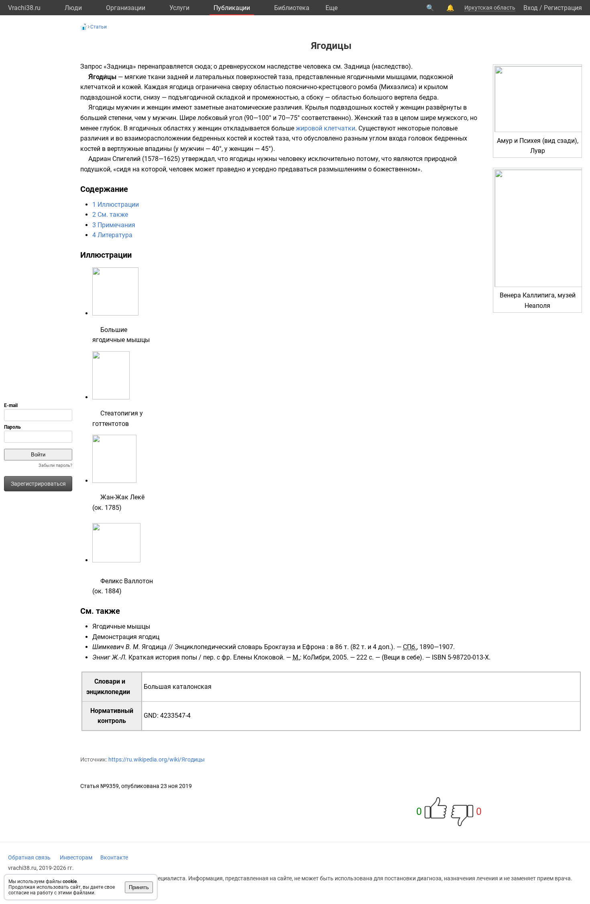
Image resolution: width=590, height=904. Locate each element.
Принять (139, 887)
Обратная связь (29, 857)
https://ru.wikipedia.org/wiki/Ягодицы (156, 759)
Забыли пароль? (55, 465)
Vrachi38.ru (24, 8)
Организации (125, 8)
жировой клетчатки (325, 128)
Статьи (98, 27)
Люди (73, 8)
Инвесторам (76, 857)
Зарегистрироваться (38, 484)
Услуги (179, 8)
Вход (530, 8)
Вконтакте (114, 857)
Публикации (232, 8)
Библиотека (291, 8)
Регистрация (563, 8)
